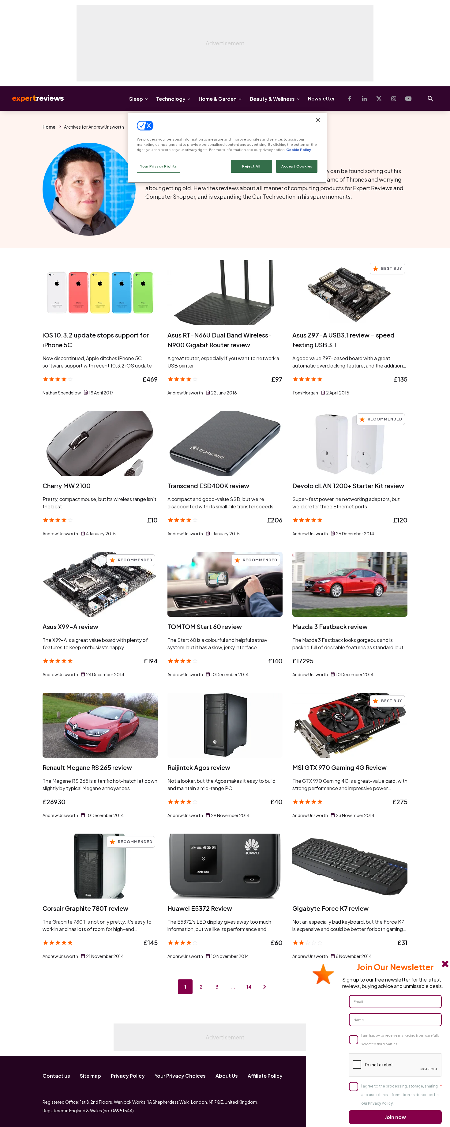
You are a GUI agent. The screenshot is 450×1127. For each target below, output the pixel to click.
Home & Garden (218, 99)
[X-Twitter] (379, 98)
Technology (171, 99)
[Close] (318, 120)
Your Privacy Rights (158, 166)
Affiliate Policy (265, 1075)
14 (249, 986)
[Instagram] (393, 98)
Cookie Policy (298, 149)
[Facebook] (349, 98)
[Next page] (264, 986)
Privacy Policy (128, 1075)
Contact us (56, 1075)
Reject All (251, 166)
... (233, 986)
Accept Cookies (296, 166)
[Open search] (430, 98)
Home (49, 127)
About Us (227, 1075)
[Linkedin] (364, 98)
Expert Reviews (33, 98)
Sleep (136, 99)
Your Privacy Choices (180, 1075)
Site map (90, 1075)
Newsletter (321, 98)
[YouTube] (408, 98)
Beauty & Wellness (272, 99)
